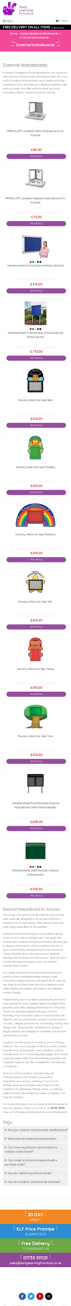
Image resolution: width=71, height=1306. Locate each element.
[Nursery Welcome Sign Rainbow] (35, 515)
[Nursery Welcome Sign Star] (35, 582)
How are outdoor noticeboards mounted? (34, 1182)
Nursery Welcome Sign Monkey (35, 467)
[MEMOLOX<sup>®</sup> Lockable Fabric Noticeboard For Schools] (35, 111)
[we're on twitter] (31, 1296)
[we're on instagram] (48, 1296)
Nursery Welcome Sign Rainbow (35, 534)
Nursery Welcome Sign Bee (35, 400)
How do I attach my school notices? (30, 1173)
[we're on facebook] (22, 1296)
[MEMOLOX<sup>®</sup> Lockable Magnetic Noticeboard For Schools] (35, 179)
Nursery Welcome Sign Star (35, 601)
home (14, 33)
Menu (9, 21)
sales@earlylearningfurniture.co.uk (35, 1263)
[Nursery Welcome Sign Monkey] (35, 447)
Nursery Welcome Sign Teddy (35, 669)
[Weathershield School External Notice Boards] (35, 246)
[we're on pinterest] (40, 1296)
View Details (36, 156)
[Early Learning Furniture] (18, 8)
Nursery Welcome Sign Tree (35, 736)
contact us (28, 1108)
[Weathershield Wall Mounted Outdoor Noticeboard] (35, 851)
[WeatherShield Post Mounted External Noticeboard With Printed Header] (35, 783)
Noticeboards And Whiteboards (48, 1112)
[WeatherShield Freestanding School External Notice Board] (35, 313)
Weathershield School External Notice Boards (35, 265)
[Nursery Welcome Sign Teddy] (35, 649)
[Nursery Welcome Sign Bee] (35, 380)
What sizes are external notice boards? (32, 1138)
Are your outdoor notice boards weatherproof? (38, 1130)
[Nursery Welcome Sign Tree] (35, 716)
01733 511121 (35, 1258)
